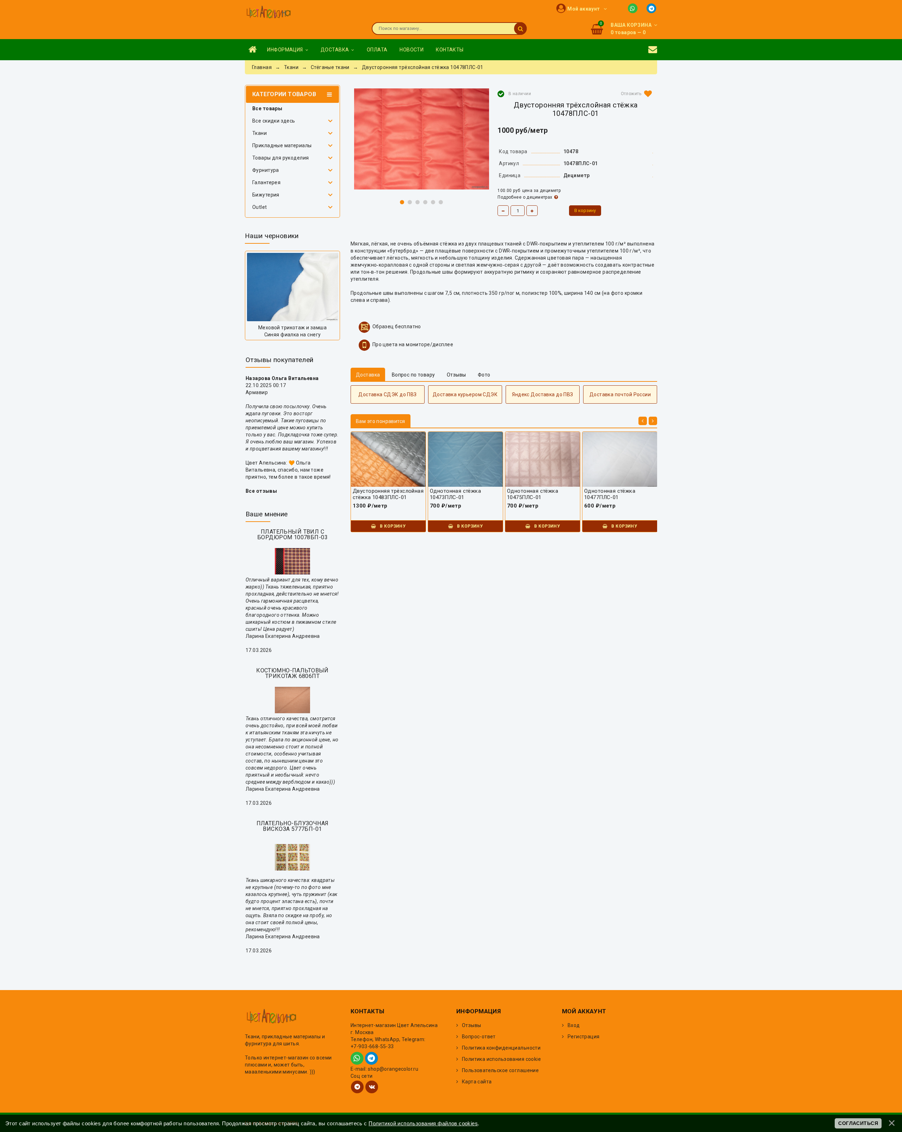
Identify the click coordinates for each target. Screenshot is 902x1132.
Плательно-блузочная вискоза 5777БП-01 (293, 826)
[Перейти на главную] (268, 13)
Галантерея (266, 182)
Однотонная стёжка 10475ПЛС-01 (532, 494)
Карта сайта (477, 1081)
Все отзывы (261, 491)
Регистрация (584, 1036)
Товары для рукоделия (280, 158)
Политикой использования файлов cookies (423, 1123)
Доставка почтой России (620, 394)
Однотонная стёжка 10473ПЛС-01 (455, 494)
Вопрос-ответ (479, 1036)
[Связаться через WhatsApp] (634, 8)
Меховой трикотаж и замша (292, 327)
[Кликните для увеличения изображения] (421, 138)
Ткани (259, 133)
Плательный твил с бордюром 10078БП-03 (292, 534)
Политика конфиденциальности (501, 1048)
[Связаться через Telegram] (652, 8)
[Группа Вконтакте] (371, 1087)
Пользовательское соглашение (500, 1070)
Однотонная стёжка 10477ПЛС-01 (609, 494)
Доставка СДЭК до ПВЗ (387, 394)
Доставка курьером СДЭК (465, 394)
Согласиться (858, 1123)
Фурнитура (265, 170)
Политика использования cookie (501, 1059)
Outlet (259, 207)
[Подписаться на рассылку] (652, 49)
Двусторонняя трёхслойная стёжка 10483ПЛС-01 (388, 494)
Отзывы (471, 1025)
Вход (574, 1025)
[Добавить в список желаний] (635, 93)
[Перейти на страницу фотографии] (292, 287)
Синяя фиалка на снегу (292, 334)
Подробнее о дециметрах (525, 197)
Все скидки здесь (273, 121)
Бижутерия (265, 195)
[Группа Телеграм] (357, 1087)
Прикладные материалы (281, 145)
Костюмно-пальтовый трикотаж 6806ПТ (292, 673)
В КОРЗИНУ (392, 526)
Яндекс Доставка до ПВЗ (542, 394)
